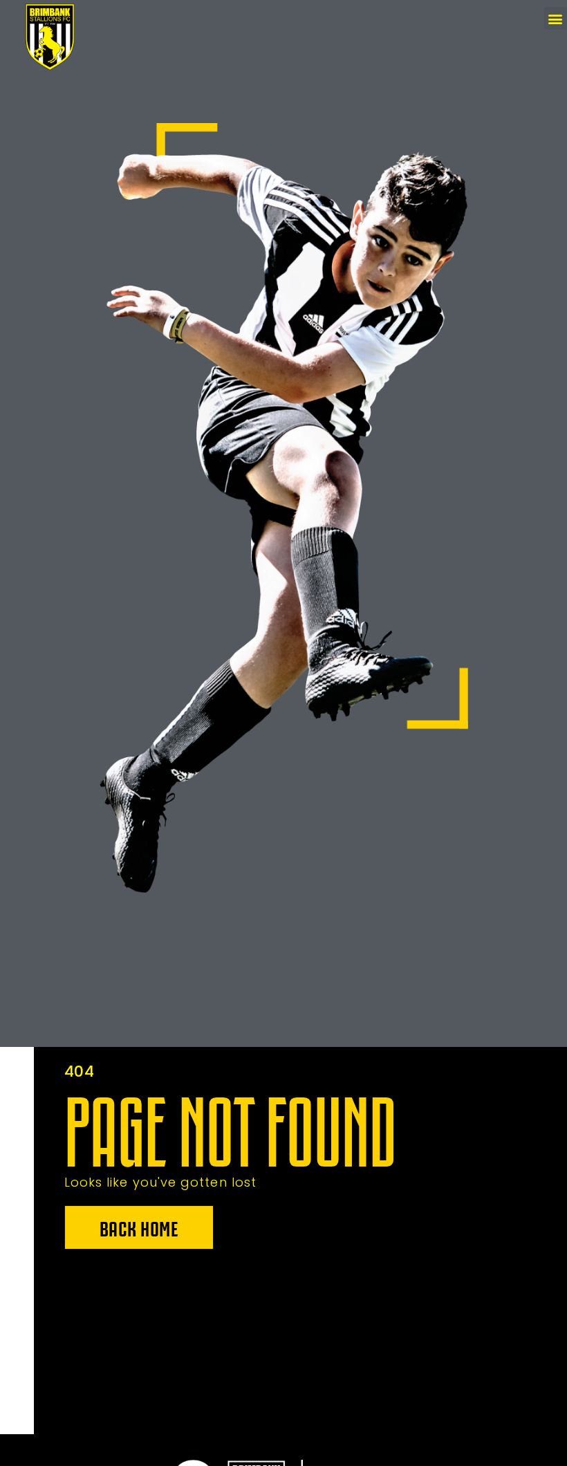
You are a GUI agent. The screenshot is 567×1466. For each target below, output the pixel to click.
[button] (555, 18)
